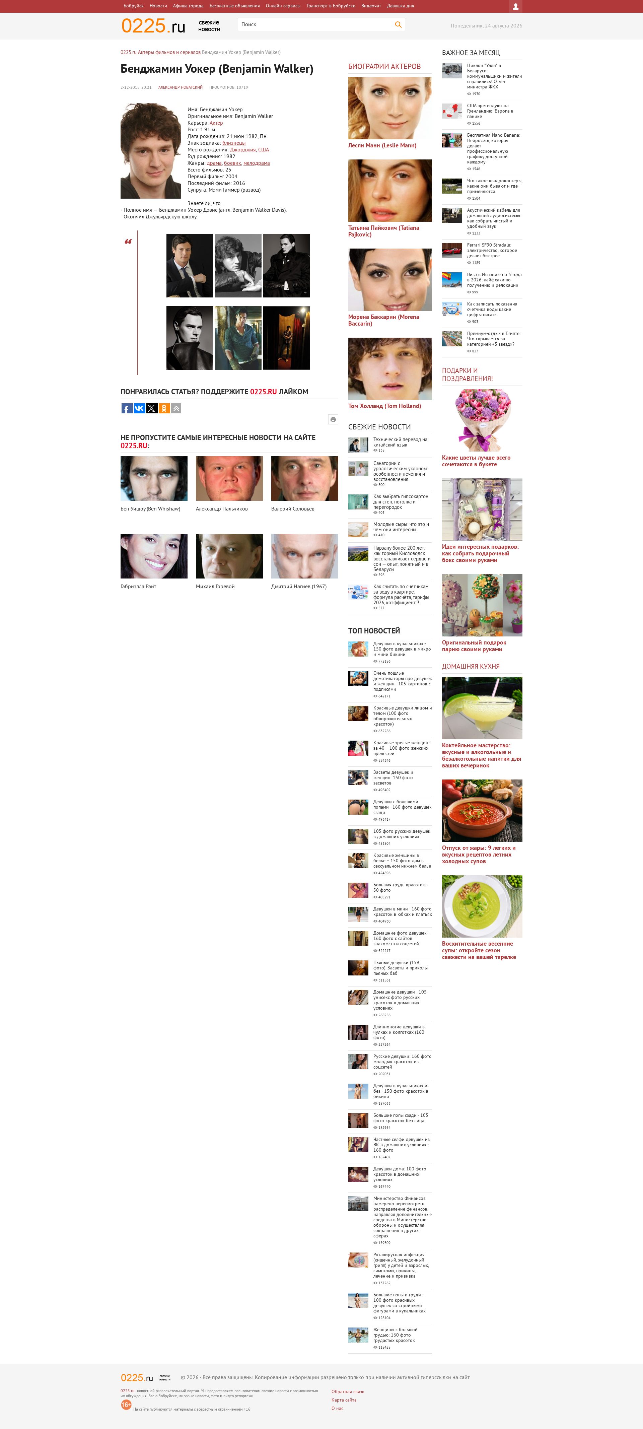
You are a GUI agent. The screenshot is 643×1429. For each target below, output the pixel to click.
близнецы (234, 143)
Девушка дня (400, 6)
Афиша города (188, 6)
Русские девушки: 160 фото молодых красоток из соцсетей (402, 1062)
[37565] (482, 810)
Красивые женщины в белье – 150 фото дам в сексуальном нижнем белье (402, 861)
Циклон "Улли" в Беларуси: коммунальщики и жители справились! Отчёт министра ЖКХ (494, 76)
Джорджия (243, 150)
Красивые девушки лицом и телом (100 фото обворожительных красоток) (402, 716)
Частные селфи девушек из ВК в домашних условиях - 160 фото (401, 1145)
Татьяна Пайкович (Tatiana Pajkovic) (383, 231)
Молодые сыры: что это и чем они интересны (401, 527)
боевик (232, 163)
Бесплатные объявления (235, 6)
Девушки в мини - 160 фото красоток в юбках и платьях (402, 911)
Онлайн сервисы (283, 6)
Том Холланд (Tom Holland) (384, 406)
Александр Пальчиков (222, 509)
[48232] (482, 509)
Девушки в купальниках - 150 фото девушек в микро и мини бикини (402, 649)
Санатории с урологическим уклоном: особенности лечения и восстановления (400, 472)
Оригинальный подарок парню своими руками (474, 646)
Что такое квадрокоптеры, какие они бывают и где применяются (494, 186)
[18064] (390, 280)
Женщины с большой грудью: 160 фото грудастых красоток (395, 1335)
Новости (158, 6)
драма (214, 163)
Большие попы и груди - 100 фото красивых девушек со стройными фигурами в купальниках (399, 1303)
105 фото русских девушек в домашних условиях (401, 834)
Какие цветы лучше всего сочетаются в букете (476, 461)
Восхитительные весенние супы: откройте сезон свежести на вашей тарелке (479, 950)
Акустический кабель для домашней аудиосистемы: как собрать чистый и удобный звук (494, 218)
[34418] (482, 605)
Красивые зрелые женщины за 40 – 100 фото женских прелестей (402, 748)
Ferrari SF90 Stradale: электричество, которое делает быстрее (492, 251)
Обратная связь (348, 1392)
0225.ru (127, 1391)
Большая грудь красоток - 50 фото (400, 887)
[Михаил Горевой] (229, 556)
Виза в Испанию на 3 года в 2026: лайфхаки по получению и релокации (494, 280)
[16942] (390, 369)
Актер (216, 123)
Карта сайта (344, 1400)
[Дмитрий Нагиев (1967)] (304, 556)
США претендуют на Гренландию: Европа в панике (490, 111)
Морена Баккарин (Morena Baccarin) (383, 321)
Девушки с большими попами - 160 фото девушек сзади (402, 807)
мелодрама (256, 163)
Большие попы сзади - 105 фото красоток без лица (400, 1118)
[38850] (482, 708)
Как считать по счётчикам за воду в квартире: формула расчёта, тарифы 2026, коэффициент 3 (401, 595)
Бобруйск (134, 6)
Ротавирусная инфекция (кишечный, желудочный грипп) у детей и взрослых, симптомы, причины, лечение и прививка (401, 1265)
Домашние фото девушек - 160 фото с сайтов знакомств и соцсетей (401, 939)
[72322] (390, 108)
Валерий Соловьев (292, 509)
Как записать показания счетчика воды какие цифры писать (492, 309)
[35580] (482, 420)
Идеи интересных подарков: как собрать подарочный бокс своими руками (480, 553)
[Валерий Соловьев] (304, 478)
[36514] (482, 906)
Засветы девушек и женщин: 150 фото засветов (393, 778)
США (263, 150)
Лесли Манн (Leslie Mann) (382, 146)
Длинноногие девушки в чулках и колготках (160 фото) (399, 1032)
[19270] (390, 190)
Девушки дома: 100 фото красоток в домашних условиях (399, 1174)
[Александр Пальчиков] (229, 478)
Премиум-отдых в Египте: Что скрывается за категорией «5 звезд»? (493, 339)
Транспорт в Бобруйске (330, 6)
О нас (337, 1409)
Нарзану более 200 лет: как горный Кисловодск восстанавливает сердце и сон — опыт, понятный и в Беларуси (402, 559)
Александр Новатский (180, 87)
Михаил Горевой (215, 587)
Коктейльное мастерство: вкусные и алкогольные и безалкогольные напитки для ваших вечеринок (481, 756)
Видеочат (371, 6)
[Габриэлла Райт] (154, 556)
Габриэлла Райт (138, 587)
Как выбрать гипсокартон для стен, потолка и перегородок (400, 502)
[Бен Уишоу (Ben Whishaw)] (154, 478)
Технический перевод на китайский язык (400, 443)
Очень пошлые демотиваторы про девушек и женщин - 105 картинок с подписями (402, 681)
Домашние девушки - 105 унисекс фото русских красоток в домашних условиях (400, 1000)
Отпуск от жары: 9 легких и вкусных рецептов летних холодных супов (479, 855)
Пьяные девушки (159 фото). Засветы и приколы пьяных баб (400, 968)
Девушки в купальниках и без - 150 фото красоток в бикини (400, 1091)
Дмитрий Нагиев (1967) (299, 587)
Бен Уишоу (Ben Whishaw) (150, 509)
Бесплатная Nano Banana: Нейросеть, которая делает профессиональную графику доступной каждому (493, 149)
